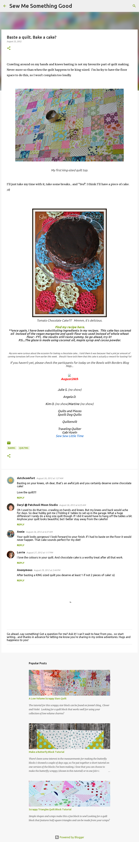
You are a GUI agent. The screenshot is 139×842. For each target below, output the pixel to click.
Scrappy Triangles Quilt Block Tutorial (50, 809)
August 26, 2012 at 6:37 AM (39, 532)
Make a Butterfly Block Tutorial (46, 752)
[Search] (77, 6)
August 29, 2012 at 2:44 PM (47, 570)
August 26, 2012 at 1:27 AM (49, 478)
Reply (20, 497)
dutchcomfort (26, 478)
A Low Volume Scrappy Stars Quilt (47, 698)
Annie (21, 531)
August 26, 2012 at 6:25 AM (72, 505)
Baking (11, 448)
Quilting (23, 448)
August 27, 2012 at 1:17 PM (39, 552)
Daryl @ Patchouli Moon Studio (37, 504)
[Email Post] (9, 444)
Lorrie (21, 552)
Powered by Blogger (71, 837)
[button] (9, 48)
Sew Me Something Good (40, 6)
